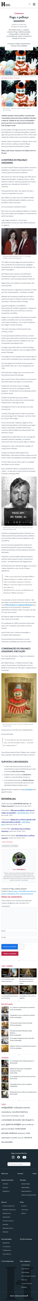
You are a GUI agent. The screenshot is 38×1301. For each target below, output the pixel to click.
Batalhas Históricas (9, 1209)
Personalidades (22, 46)
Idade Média (25, 1187)
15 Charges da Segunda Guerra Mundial (22, 1038)
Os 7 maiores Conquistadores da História (22, 1007)
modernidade (20, 1129)
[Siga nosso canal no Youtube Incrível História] (24, 1157)
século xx (28, 1137)
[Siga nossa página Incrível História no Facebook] (18, 1157)
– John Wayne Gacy (18, 822)
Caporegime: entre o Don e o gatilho (21, 1084)
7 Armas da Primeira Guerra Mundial (21, 1023)
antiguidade (7, 1107)
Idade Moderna (26, 1191)
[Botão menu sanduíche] (34, 4)
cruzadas (21, 1116)
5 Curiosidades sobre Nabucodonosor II (22, 1061)
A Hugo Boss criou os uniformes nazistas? (22, 1015)
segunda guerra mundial (9, 1138)
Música (23, 1213)
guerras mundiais (7, 1129)
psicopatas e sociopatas (10, 846)
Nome (3, 931)
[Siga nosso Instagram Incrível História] (13, 1157)
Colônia (5, 1184)
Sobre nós (4, 1173)
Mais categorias (25, 1261)
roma (28, 1133)
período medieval (9, 1133)
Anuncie (20, 1173)
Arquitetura (25, 1268)
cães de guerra (28, 1120)
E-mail (3, 937)
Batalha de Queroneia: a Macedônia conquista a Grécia (21, 1070)
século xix (21, 1137)
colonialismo (6, 1112)
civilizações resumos (22, 1107)
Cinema (23, 1206)
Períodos (13, 46)
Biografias (6, 1243)
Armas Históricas (8, 1206)
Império (5, 1187)
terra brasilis (7, 1142)
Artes (22, 1202)
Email (35, 1173)
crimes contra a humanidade (9, 1116)
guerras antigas (13, 1124)
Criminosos (19, 13)
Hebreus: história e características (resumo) (23, 1046)
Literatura (24, 1209)
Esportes (24, 1279)
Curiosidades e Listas (28, 1276)
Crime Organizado (7, 1261)
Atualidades (25, 1272)
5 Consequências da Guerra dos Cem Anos (23, 1076)
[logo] (7, 4)
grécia (3, 1124)
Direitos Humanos (26, 1239)
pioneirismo (21, 1133)
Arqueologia (25, 1265)
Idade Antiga (25, 1184)
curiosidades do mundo (11, 1120)
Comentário (6, 906)
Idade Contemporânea (23, 43)
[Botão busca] (29, 4)
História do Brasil (7, 1180)
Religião (24, 1287)
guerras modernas (28, 1124)
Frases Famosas (26, 1283)
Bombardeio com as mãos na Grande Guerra (23, 1092)
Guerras (4, 1202)
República (6, 1191)
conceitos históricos (20, 1112)
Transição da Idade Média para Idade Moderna (21, 1032)
